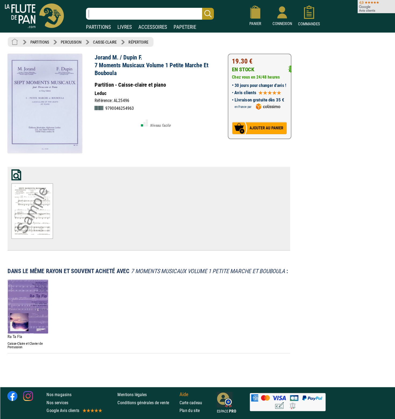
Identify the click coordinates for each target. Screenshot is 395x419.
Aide (184, 394)
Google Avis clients (62, 410)
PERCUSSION (71, 42)
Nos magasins (58, 394)
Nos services (57, 402)
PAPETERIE (185, 27)
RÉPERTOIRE (138, 42)
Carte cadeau (190, 402)
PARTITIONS (98, 27)
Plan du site (189, 410)
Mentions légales (132, 394)
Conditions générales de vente (147, 402)
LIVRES (124, 27)
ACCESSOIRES (152, 27)
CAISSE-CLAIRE (105, 42)
